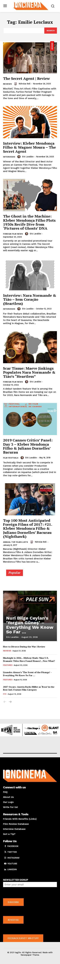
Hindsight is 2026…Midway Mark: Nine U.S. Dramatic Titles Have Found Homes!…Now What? (29, 659)
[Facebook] (5, 846)
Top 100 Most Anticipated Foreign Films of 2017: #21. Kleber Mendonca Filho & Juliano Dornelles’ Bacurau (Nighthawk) (27, 528)
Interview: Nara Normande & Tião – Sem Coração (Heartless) (29, 299)
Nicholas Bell (24, 84)
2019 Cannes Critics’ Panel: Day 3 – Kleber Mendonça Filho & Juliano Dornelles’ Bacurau (27, 446)
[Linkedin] (5, 869)
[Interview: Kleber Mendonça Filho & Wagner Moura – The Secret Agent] (30, 122)
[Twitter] (5, 852)
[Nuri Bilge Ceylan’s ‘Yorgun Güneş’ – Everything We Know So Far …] (30, 606)
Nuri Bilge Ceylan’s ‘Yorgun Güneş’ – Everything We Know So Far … (29, 624)
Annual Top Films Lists (15, 542)
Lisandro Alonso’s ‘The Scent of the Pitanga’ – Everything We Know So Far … (27, 674)
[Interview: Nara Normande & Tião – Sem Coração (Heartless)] (30, 274)
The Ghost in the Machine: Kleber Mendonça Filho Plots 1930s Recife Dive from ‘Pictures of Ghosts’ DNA (29, 222)
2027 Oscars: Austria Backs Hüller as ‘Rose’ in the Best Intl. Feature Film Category (28, 688)
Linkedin (12, 869)
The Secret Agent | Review (26, 78)
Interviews (9, 157)
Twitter (12, 852)
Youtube (12, 863)
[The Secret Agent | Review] (30, 57)
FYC (4, 694)
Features (7, 665)
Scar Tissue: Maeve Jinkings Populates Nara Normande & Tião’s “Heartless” (29, 372)
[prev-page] (5, 702)
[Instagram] (5, 858)
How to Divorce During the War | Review (24, 646)
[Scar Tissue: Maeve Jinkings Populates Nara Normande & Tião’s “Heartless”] (30, 347)
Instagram (13, 858)
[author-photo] (16, 83)
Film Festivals (10, 458)
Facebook (12, 846)
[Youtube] (5, 864)
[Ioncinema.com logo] (31, 6)
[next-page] (10, 702)
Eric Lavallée (28, 156)
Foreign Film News (13, 234)
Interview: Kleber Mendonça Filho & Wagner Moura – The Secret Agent (29, 147)
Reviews (7, 84)
